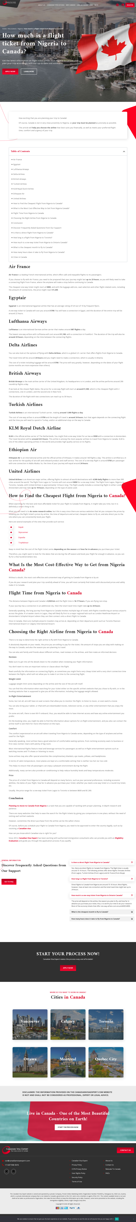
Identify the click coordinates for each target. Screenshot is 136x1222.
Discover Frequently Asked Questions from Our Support (37, 228)
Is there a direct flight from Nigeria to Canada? (33, 232)
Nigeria (20, 29)
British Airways (19, 179)
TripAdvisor (23, 542)
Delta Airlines (19, 174)
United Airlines (19, 198)
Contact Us (110, 1165)
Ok (117, 1219)
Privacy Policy (77, 1165)
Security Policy (77, 1177)
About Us (109, 1161)
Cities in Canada (20, 257)
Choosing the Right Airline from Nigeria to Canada (34, 218)
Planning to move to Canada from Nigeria (27, 806)
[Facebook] (13, 1171)
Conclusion (18, 223)
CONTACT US (125, 1150)
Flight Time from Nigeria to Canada (28, 213)
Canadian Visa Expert (80, 1161)
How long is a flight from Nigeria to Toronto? (32, 237)
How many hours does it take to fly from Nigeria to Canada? (39, 252)
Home (4, 29)
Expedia (21, 537)
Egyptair (17, 164)
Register (130, 5)
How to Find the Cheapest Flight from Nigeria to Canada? (38, 203)
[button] (124, 151)
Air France (17, 159)
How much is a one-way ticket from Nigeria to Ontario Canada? (40, 242)
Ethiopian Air (18, 193)
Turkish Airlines (20, 184)
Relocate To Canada (113, 1169)
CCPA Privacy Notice (79, 1169)
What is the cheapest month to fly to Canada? (33, 247)
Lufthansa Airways (21, 169)
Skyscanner (23, 532)
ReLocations (12, 29)
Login (122, 4)
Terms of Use (77, 1181)
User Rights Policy (78, 1173)
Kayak (20, 527)
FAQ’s (108, 1173)
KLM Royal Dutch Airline (23, 189)
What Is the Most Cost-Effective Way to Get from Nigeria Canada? (41, 208)
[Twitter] (6, 1171)
